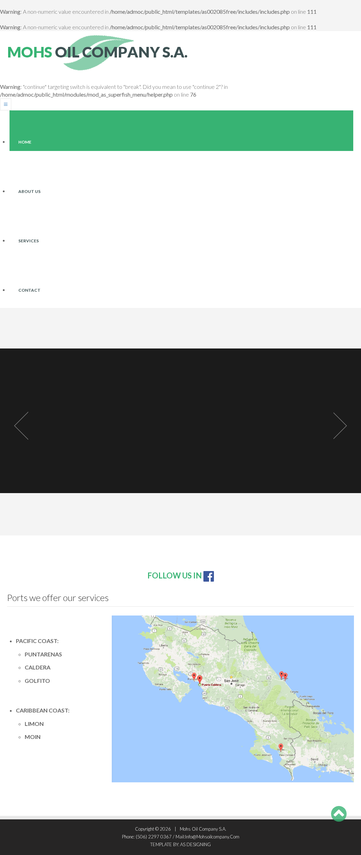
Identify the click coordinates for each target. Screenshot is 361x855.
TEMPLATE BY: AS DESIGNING (180, 844)
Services (28, 240)
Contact (29, 290)
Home (24, 142)
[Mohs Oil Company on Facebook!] (208, 575)
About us (29, 191)
